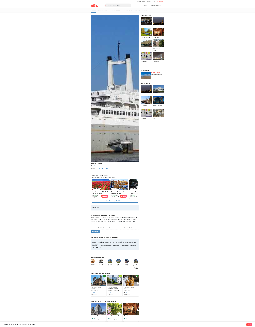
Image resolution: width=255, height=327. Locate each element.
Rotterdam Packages (103, 10)
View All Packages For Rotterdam (115, 201)
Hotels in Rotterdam (115, 10)
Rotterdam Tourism (127, 10)
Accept (249, 324)
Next (136, 187)
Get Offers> (105, 196)
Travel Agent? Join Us (151, 1)
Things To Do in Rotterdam (140, 10)
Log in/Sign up (160, 1)
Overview (93, 10)
